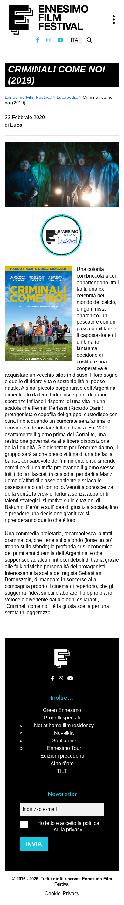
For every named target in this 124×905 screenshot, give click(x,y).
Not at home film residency (64, 725)
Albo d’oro (62, 763)
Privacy (71, 893)
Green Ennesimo (62, 710)
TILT (62, 771)
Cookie (53, 893)
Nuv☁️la (64, 733)
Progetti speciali (62, 717)
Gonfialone (64, 740)
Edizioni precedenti (62, 756)
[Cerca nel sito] (89, 40)
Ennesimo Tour (64, 748)
